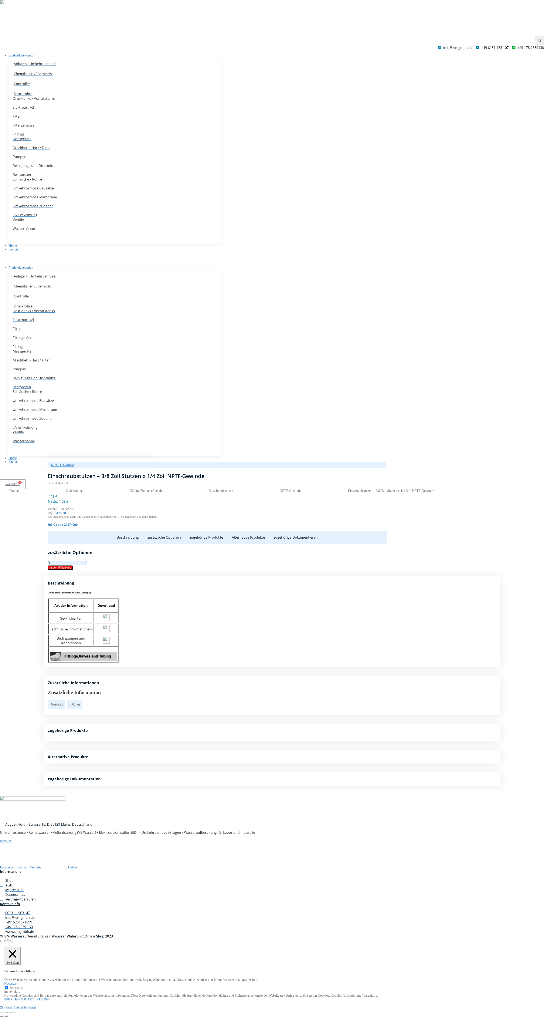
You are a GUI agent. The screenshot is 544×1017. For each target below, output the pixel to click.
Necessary (16, 988)
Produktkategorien (20, 55)
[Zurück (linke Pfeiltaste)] (1, 1016)
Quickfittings (74, 490)
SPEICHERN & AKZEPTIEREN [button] (27, 999)
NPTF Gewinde (290, 490)
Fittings (14, 490)
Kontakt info (10, 904)
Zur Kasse (6, 1007)
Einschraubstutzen (221, 490)
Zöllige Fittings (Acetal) (146, 490)
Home (12, 245)
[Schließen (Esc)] (14, 1012)
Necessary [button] (11, 983)
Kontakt (13, 249)
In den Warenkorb (60, 567)
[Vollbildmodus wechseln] (6, 1012)
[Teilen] (10, 1012)
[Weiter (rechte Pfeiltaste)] (6, 1016)
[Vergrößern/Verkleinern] (1, 1012)
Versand (60, 513)
